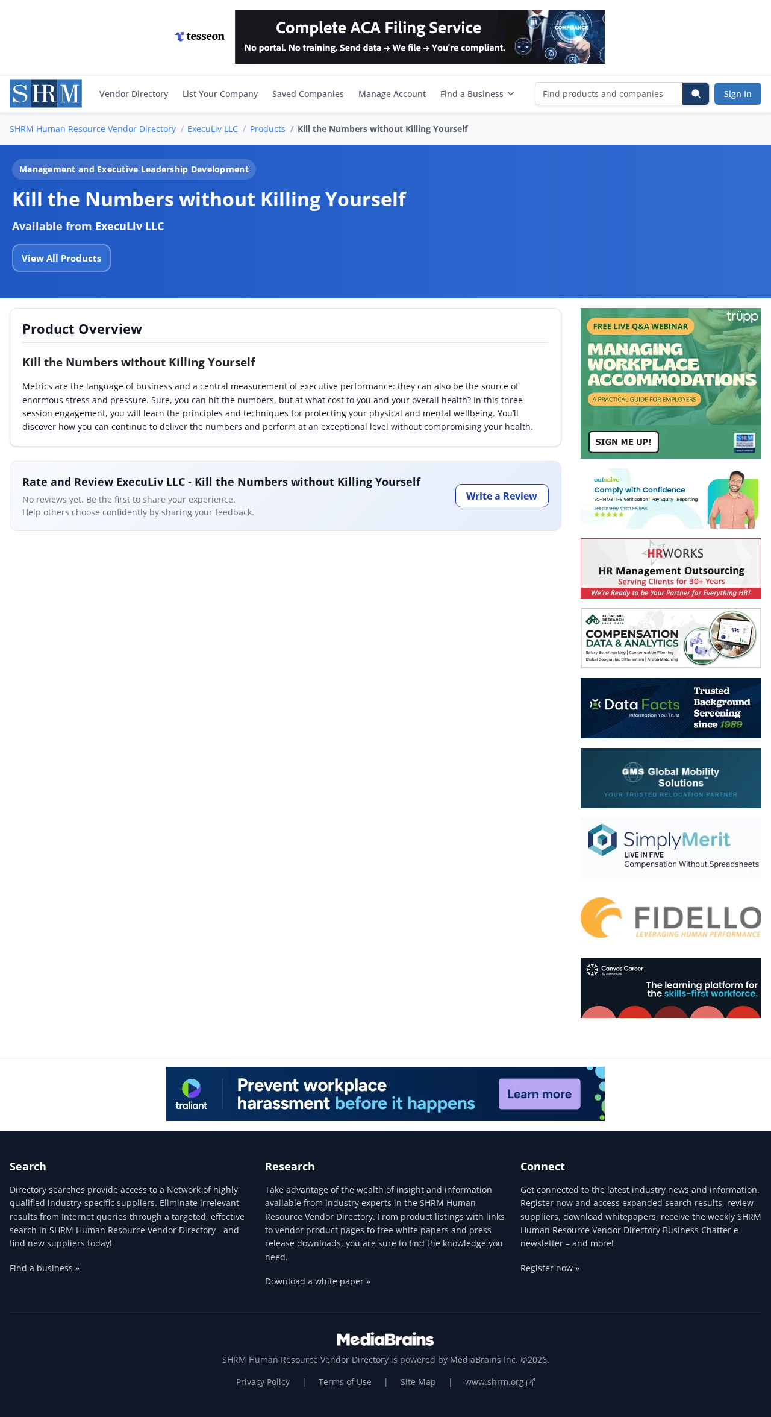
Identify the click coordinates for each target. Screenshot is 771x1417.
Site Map (418, 1381)
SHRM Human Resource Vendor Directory (93, 128)
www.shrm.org (495, 1381)
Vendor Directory (133, 93)
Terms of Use (345, 1381)
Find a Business (472, 93)
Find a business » (45, 1268)
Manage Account (392, 93)
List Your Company (220, 93)
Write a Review (501, 496)
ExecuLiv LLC (212, 128)
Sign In (738, 93)
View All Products (61, 258)
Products (268, 128)
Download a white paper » (317, 1281)
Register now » (549, 1268)
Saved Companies (308, 93)
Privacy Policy (263, 1381)
